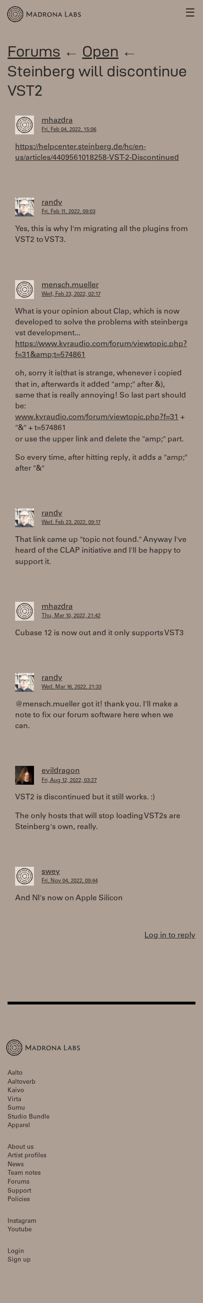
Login (16, 1252)
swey (51, 872)
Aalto (15, 1074)
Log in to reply (169, 935)
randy (52, 203)
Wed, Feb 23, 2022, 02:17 (71, 294)
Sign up (19, 1260)
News (16, 1165)
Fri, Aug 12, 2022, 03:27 (69, 780)
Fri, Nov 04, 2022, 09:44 (70, 881)
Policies (19, 1200)
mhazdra (57, 120)
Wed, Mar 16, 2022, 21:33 (72, 687)
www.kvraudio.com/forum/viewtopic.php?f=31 (96, 417)
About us (21, 1148)
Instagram (22, 1222)
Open (100, 51)
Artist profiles (27, 1156)
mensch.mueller (70, 285)
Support (19, 1191)
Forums (34, 51)
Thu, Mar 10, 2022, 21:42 (71, 616)
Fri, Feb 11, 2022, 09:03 (68, 212)
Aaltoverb (21, 1082)
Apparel (19, 1126)
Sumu (16, 1108)
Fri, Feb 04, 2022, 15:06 (69, 130)
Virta (14, 1100)
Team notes (24, 1173)
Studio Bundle (29, 1117)
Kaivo (16, 1091)
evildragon (61, 771)
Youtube (20, 1230)
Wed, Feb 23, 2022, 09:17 (71, 522)
